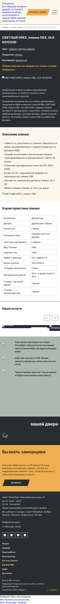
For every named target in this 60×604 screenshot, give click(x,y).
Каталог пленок (10, 560)
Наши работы (8, 552)
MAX (2, 602)
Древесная (21, 60)
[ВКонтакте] (18, 535)
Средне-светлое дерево (22, 49)
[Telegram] (5, 535)
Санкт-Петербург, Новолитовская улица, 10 (23, 497)
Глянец (18, 54)
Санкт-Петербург (34, 512)
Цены (5, 569)
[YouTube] (25, 535)
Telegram (22, 602)
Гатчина (38, 515)
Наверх (54, 590)
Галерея (6, 548)
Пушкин (6, 515)
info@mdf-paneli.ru (11, 522)
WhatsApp (11, 602)
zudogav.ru (22, 590)
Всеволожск (27, 515)
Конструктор (8, 556)
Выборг (47, 512)
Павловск (15, 515)
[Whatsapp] (11, 535)
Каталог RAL (8, 565)
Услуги (5, 543)
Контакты (7, 573)
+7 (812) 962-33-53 (11, 526)
